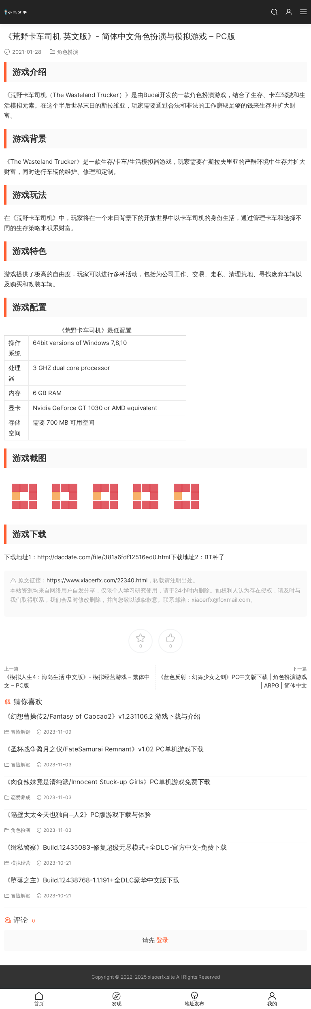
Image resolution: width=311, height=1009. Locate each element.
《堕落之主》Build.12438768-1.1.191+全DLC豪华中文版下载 (91, 880)
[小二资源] (16, 12)
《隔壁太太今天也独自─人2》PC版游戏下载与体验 (77, 814)
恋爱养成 (20, 797)
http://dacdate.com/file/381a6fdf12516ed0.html (103, 557)
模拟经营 (20, 863)
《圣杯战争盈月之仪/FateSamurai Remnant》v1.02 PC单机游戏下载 (104, 749)
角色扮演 (67, 52)
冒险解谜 (20, 732)
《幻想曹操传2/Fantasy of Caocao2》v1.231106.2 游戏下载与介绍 (102, 716)
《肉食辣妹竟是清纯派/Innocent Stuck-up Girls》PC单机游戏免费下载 (107, 782)
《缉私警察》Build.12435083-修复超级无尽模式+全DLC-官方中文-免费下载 (115, 847)
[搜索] (274, 11)
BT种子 (214, 557)
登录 (162, 940)
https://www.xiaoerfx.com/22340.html (97, 580)
